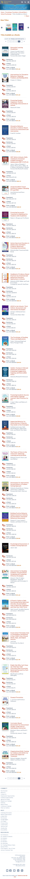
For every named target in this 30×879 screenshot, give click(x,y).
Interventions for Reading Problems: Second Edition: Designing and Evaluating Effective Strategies (18, 573)
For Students (4, 838)
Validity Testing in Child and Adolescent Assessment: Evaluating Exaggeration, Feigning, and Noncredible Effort (19, 371)
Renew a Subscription (6, 814)
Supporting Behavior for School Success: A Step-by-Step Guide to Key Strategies (19, 423)
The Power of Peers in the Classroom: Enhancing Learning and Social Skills (18, 453)
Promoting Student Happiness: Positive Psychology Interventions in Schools (19, 103)
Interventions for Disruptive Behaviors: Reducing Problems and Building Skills (19, 76)
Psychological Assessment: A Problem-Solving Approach (19, 544)
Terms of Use (4, 826)
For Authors (4, 840)
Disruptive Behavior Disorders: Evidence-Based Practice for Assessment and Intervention (19, 128)
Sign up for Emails (5, 799)
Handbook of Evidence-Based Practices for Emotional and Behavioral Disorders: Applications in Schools (19, 276)
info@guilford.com (20, 861)
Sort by (14, 39)
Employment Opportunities (8, 796)
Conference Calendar (6, 806)
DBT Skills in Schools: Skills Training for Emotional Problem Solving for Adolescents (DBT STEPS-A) (19, 159)
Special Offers (4, 846)
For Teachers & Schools (6, 836)
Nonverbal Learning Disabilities (16, 48)
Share (27, 16)
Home (2, 12)
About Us (3, 792)
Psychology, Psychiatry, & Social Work (16, 12)
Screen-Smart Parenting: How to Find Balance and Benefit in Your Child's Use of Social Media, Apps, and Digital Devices (19, 636)
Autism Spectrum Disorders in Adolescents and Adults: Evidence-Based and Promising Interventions (19, 245)
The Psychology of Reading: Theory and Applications (19, 338)
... (21, 41)
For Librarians (4, 843)
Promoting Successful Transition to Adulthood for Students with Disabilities (19, 214)
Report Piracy (4, 804)
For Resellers (4, 841)
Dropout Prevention (16, 697)
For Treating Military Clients (8, 845)
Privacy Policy (4, 823)
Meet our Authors (5, 807)
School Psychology (6, 14)
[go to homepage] (6, 2)
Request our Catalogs (6, 801)
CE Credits (3, 821)
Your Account (4, 790)
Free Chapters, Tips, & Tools (8, 848)
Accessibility (4, 829)
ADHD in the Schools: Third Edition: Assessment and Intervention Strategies (19, 307)
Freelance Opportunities (7, 797)
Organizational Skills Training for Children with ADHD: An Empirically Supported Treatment (19, 753)
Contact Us (3, 794)
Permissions (4, 818)
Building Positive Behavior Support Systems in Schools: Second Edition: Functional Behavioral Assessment (19, 515)
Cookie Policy (4, 824)
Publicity (3, 802)
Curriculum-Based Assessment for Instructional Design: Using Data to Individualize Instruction (19, 725)
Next (24, 41)
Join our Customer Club (7, 850)
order (4, 60)
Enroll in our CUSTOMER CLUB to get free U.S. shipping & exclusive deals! (15, 7)
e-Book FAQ (4, 816)
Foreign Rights (4, 819)
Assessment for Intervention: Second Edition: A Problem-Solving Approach (19, 484)
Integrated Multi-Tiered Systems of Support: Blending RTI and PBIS (19, 188)
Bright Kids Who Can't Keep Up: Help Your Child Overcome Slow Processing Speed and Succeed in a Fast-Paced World (19, 668)
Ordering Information (6, 812)
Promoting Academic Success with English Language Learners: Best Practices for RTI (19, 397)
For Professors (4, 834)
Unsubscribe (4, 828)
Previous (6, 41)
